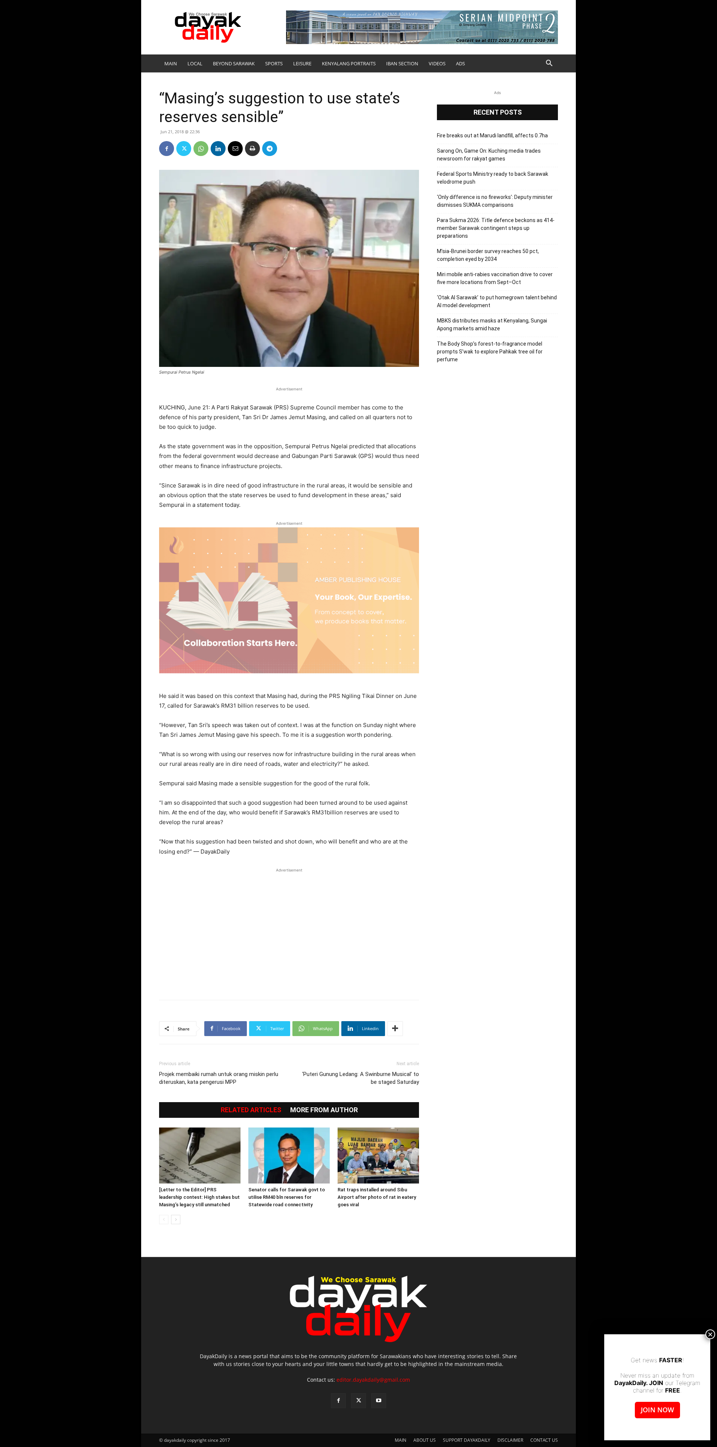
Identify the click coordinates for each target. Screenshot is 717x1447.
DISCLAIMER (510, 1440)
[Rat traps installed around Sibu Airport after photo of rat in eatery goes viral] (378, 1156)
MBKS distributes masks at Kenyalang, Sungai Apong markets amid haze (492, 324)
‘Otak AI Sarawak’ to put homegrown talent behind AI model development (497, 301)
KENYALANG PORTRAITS (349, 63)
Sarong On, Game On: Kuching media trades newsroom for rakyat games (489, 155)
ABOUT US (424, 1440)
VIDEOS (437, 63)
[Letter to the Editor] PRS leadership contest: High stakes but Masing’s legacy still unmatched (199, 1197)
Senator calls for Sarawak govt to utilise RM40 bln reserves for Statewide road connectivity (286, 1197)
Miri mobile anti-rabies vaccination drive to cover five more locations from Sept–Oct (495, 278)
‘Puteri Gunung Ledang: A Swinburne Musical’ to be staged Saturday (360, 1078)
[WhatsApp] (200, 148)
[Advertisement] (289, 930)
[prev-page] (163, 1219)
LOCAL (194, 63)
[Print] (252, 148)
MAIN (170, 63)
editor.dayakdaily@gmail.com (373, 1379)
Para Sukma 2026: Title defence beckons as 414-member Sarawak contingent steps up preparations (496, 228)
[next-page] (175, 1219)
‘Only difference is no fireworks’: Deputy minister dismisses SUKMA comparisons (495, 201)
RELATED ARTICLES (251, 1110)
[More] (395, 1028)
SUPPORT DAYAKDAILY (466, 1440)
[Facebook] (166, 148)
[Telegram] (269, 148)
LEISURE (302, 63)
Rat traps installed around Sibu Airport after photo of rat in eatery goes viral (377, 1197)
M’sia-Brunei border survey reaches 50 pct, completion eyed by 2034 (488, 255)
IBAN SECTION (402, 63)
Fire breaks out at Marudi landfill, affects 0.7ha (492, 135)
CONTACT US (544, 1440)
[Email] (235, 148)
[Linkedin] (218, 148)
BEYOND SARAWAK (234, 63)
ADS (460, 63)
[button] (549, 64)
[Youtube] (378, 1400)
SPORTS (274, 63)
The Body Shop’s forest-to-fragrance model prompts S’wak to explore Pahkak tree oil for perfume (490, 351)
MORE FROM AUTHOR (324, 1110)
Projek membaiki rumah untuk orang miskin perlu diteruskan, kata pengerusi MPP (218, 1078)
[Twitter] (183, 148)
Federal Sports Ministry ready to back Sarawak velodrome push (492, 178)
